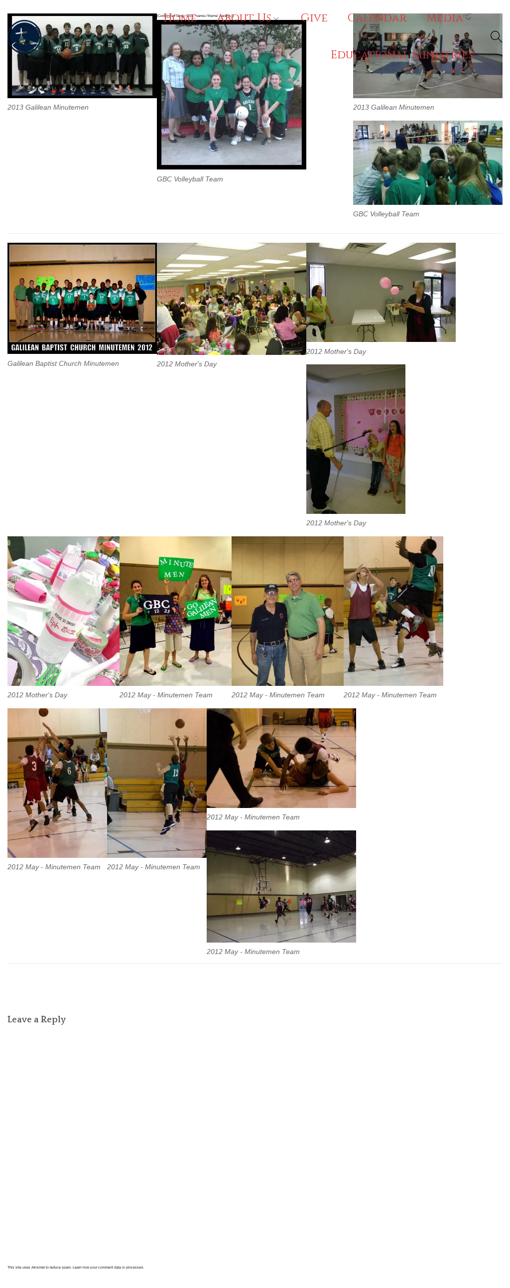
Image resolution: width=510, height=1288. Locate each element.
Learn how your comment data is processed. (108, 1267)
